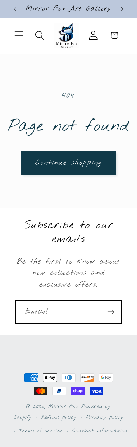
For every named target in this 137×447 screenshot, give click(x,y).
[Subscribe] (110, 312)
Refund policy (59, 417)
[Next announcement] (122, 9)
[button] (18, 35)
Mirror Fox (63, 406)
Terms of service (41, 431)
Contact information (99, 431)
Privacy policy (104, 417)
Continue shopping (68, 163)
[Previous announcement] (15, 9)
